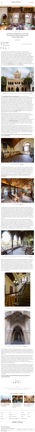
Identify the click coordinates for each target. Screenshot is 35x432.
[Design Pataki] (17, 422)
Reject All (25, 429)
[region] (17, 429)
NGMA (20, 63)
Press (2, 416)
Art (28, 414)
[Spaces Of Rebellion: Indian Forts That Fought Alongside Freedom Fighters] (6, 399)
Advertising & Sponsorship (13, 418)
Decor (29, 412)
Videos (22, 416)
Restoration (20, 388)
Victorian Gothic (17, 110)
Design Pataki (3, 5)
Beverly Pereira (6, 45)
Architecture (17, 31)
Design (10, 412)
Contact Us (2, 418)
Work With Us (11, 414)
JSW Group (30, 93)
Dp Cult (2, 414)
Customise (19, 429)
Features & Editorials (12, 416)
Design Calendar (24, 418)
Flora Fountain (24, 389)
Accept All (31, 429)
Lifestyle (22, 412)
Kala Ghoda (10, 63)
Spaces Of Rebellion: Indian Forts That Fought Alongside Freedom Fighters (5, 404)
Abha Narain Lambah (13, 120)
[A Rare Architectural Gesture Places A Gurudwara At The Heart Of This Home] (29, 399)
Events (29, 416)
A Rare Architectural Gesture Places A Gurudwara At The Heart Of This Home (29, 404)
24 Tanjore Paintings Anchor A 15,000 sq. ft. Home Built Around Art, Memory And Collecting (17, 405)
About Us (2, 412)
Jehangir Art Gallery (12, 389)
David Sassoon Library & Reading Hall (11, 96)
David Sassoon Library (8, 388)
